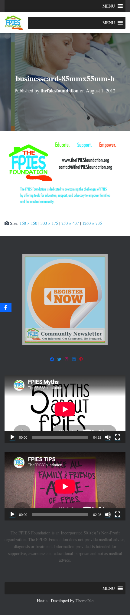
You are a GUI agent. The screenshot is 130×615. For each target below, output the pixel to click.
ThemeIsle (84, 600)
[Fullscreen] (118, 437)
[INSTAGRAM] (66, 359)
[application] (65, 409)
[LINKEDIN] (73, 359)
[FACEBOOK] (52, 359)
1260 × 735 (92, 223)
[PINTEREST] (81, 359)
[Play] (12, 437)
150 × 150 (28, 223)
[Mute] (108, 437)
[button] (108, 6)
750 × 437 (70, 223)
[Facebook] (5, 307)
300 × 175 (49, 223)
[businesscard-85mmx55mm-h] (65, 175)
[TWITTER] (59, 359)
